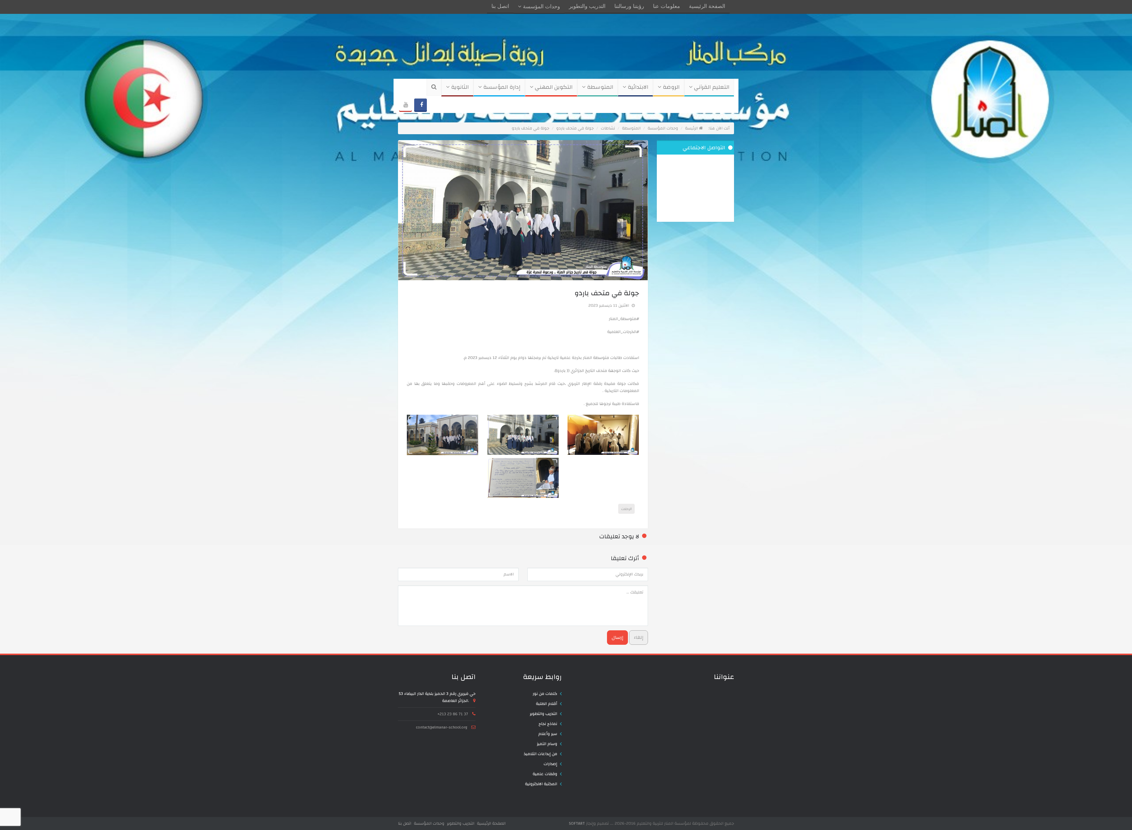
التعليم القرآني (710, 87)
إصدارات (550, 763)
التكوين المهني (552, 87)
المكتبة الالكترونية (541, 784)
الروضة (670, 87)
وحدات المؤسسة (540, 7)
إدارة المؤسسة (501, 87)
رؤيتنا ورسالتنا (629, 6)
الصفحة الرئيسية (707, 6)
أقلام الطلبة (546, 703)
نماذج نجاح (548, 723)
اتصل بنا (500, 6)
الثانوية (459, 87)
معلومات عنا (666, 6)
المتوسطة (599, 87)
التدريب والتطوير (587, 6)
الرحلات (626, 509)
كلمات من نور (545, 693)
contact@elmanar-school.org (441, 727)
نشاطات (608, 128)
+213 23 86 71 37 (452, 714)
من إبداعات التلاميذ (540, 753)
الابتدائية (637, 87)
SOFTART (577, 823)
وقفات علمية (545, 773)
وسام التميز (547, 743)
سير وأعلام (547, 733)
